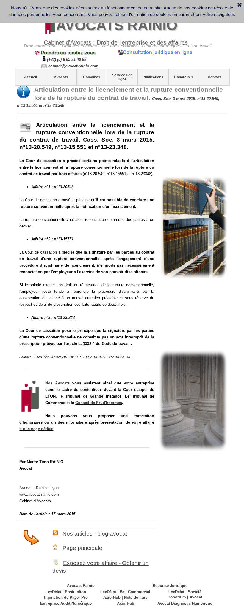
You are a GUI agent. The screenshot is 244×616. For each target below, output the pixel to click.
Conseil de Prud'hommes (98, 402)
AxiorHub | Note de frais (125, 597)
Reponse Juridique (170, 585)
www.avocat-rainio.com (39, 494)
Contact (214, 77)
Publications (153, 77)
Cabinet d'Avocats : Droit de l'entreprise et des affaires (116, 42)
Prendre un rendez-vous (68, 52)
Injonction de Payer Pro (66, 597)
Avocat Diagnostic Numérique (184, 603)
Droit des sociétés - (81, 46)
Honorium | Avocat (185, 597)
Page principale (82, 548)
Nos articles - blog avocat (94, 534)
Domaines (91, 77)
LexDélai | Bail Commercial (125, 592)
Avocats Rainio (81, 585)
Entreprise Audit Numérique (66, 603)
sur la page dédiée (36, 429)
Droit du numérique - (162, 46)
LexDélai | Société (184, 592)
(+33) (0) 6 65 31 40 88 (66, 59)
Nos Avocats (57, 383)
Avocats (61, 77)
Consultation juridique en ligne (157, 52)
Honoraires (183, 77)
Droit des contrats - (120, 46)
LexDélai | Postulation (66, 592)
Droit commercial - (42, 46)
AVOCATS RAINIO (116, 25)
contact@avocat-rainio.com (73, 66)
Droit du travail (197, 46)
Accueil (30, 77)
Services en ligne (122, 77)
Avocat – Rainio (39, 488)
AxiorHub (125, 603)
